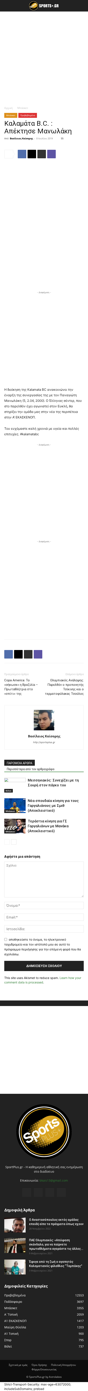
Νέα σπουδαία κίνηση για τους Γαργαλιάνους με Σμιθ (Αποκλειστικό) (53, 806)
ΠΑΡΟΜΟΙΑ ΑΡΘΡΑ (19, 763)
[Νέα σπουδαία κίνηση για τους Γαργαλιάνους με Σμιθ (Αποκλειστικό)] (15, 805)
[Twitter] (49, 1192)
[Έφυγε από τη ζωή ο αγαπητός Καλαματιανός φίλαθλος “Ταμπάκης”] (15, 1267)
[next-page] (13, 842)
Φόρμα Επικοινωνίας (44, 1369)
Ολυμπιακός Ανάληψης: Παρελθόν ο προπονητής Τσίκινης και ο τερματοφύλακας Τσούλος (64, 687)
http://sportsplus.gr (44, 742)
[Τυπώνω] (41, 154)
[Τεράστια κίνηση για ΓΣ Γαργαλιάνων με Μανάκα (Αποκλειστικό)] (15, 826)
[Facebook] (22, 154)
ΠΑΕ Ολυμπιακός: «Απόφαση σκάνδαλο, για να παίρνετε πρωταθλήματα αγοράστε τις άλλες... (56, 1244)
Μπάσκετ (22, 108)
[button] (7, 6)
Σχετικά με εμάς (18, 1365)
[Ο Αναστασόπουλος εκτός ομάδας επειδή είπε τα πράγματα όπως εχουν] (15, 1225)
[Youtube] (61, 1192)
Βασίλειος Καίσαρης (21, 138)
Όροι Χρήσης (39, 1365)
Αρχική (8, 108)
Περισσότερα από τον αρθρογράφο (30, 769)
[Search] (82, 6)
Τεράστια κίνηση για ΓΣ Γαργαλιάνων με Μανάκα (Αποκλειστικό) (48, 826)
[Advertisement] (44, 57)
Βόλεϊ (9, 790)
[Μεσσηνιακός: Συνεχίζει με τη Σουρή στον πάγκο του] (15, 785)
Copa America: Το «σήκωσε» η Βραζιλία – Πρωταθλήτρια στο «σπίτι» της (21, 687)
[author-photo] (44, 730)
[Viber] (51, 154)
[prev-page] (7, 842)
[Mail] (38, 1192)
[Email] (32, 154)
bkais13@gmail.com (54, 1180)
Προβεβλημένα (27, 115)
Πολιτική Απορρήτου (63, 1365)
